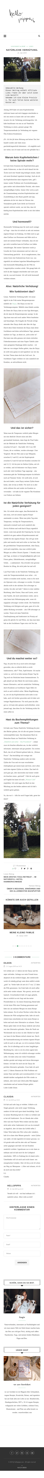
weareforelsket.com (25, 1412)
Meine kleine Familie (22, 933)
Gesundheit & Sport (20, 37)
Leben (31, 46)
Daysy (14, 304)
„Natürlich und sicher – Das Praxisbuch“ (18, 742)
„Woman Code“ (30, 780)
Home (6, 37)
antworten (35, 963)
